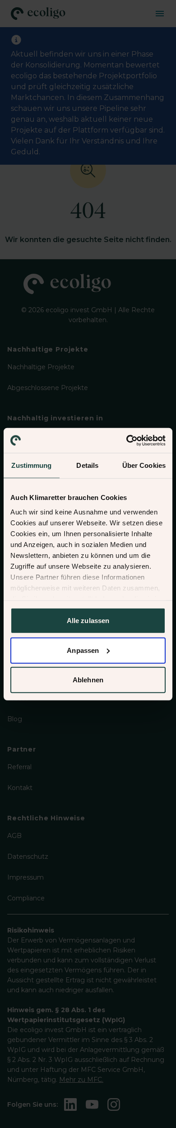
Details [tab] (87, 465)
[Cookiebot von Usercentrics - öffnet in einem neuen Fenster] (127, 440)
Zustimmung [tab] (31, 465)
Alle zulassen (88, 620)
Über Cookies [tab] (144, 465)
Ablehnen (88, 680)
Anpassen (83, 650)
